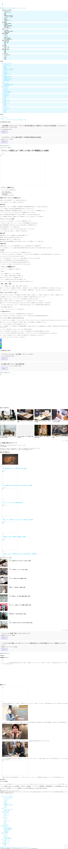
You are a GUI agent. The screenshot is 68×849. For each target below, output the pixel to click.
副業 (5, 14)
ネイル (41, 784)
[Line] (34, 346)
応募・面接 (6, 26)
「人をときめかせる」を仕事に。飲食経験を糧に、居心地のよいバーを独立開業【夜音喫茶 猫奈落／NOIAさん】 (25, 740)
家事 (5, 48)
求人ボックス (7, 145)
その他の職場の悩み (8, 39)
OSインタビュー (4, 784)
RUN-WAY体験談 (5, 825)
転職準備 (6, 24)
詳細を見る (4, 131)
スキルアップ (6, 11)
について (14, 847)
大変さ (53, 786)
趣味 (38, 788)
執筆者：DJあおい (21, 786)
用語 (3, 153)
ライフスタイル (5, 53)
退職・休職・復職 (5, 49)
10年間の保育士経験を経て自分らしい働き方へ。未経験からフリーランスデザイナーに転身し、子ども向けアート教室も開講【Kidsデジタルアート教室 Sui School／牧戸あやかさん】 (35, 704)
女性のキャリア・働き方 (6, 63)
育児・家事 (4, 45)
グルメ (5, 55)
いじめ (5, 34)
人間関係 (2, 786)
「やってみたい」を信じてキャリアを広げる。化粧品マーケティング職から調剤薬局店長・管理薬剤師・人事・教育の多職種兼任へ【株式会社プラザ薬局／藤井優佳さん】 (35, 723)
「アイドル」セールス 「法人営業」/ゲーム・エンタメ (17, 354)
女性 (56, 786)
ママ (50, 784)
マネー (5, 110)
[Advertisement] (32, 397)
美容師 (35, 788)
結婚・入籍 (6, 41)
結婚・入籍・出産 (5, 40)
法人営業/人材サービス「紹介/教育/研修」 (13, 364)
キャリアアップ (26, 784)
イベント (13, 784)
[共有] (34, 348)
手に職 (6, 788)
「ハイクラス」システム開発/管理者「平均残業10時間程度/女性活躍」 (21, 137)
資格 (3, 82)
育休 (5, 44)
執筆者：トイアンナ (33, 786)
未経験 (19, 788)
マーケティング (53, 784)
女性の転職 (4, 22)
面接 (45, 788)
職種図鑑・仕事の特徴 (8, 15)
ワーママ (6, 17)
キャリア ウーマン (7, 12)
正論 (22, 788)
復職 (5, 52)
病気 (23, 788)
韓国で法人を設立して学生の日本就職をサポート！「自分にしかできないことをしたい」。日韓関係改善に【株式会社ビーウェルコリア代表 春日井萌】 (33, 777)
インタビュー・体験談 (8, 16)
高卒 (46, 788)
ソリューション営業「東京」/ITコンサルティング (15, 633)
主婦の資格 (6, 30)
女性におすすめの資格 (8, 31)
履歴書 (59, 786)
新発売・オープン (12, 788)
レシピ (62, 784)
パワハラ (6, 35)
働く (14, 786)
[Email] (34, 343)
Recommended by (64, 440)
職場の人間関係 (5, 33)
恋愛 (5, 58)
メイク (57, 784)
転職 (41, 788)
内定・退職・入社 (7, 27)
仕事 (5, 786)
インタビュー (18, 784)
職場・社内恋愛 (7, 91)
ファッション (46, 784)
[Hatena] (34, 344)
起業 (5, 13)
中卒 (65, 784)
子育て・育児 (6, 46)
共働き (5, 18)
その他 (5, 21)
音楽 (5, 59)
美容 (32, 788)
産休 (5, 43)
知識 (25, 788)
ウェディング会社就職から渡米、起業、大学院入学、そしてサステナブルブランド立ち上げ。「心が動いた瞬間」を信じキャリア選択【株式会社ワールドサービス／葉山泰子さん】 (35, 759)
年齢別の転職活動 (7, 23)
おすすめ (9, 784)
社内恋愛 (28, 788)
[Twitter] (34, 341)
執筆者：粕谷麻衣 (46, 786)
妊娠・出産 (6, 42)
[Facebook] (34, 339)
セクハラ (6, 36)
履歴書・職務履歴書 (8, 25)
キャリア (21, 784)
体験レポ (11, 786)
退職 (5, 50)
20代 (0, 784)
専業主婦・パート (7, 20)
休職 (5, 51)
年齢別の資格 (6, 32)
